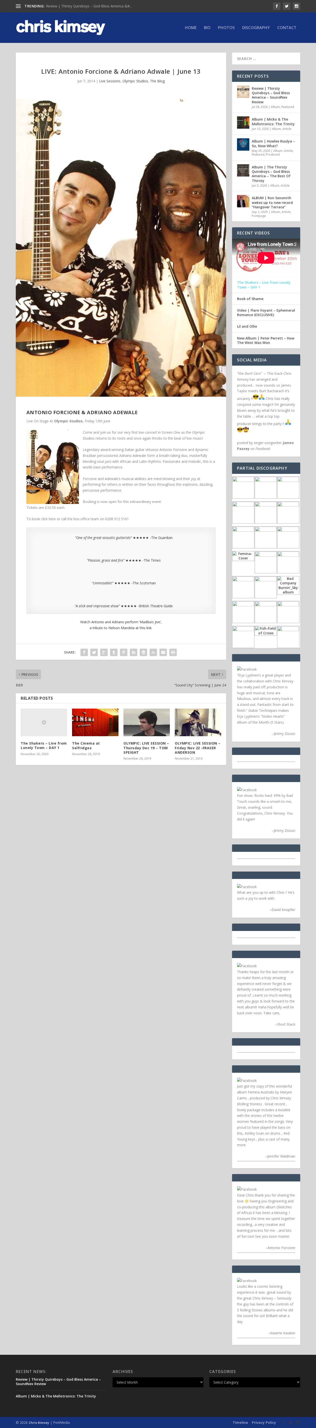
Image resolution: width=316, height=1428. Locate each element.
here (52, 519)
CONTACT (286, 28)
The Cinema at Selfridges (86, 745)
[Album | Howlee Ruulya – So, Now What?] (243, 144)
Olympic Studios (135, 81)
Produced (273, 154)
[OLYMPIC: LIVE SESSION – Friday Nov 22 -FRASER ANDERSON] (198, 722)
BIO (207, 28)
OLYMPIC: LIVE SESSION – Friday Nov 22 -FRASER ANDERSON (197, 747)
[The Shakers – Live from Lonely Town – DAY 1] (44, 722)
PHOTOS (226, 28)
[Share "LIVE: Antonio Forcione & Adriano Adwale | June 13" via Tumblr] (114, 652)
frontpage (259, 216)
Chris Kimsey (39, 1422)
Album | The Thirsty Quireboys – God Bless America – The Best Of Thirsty (271, 174)
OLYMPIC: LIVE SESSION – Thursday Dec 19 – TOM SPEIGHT (146, 747)
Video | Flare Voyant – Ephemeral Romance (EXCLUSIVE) (266, 312)
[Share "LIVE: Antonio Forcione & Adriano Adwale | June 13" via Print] (173, 652)
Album (275, 107)
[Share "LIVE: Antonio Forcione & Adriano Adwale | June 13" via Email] (163, 652)
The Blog (157, 81)
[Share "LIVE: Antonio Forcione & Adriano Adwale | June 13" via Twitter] (94, 652)
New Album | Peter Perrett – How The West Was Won (265, 340)
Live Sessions (109, 81)
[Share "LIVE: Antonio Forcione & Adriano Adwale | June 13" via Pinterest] (124, 652)
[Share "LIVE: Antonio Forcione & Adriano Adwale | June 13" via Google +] (104, 652)
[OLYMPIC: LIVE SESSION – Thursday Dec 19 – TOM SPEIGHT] (146, 722)
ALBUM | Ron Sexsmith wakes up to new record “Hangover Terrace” (272, 202)
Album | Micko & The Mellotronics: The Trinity (83, 6)
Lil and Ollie (247, 326)
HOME (191, 28)
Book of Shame (250, 299)
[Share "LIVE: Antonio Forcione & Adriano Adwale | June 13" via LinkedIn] (133, 652)
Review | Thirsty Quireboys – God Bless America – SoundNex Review (271, 95)
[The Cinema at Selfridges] (95, 722)
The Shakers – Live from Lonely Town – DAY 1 (44, 745)
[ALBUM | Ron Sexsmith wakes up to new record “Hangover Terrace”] (243, 201)
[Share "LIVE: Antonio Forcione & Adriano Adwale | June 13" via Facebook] (84, 652)
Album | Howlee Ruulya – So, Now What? (273, 143)
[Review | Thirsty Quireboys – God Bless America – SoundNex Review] (243, 92)
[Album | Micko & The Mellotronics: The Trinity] (243, 122)
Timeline (240, 1422)
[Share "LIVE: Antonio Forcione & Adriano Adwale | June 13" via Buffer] (143, 652)
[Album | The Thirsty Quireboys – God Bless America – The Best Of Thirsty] (243, 170)
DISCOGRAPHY (256, 28)
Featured (287, 107)
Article (286, 129)
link (149, 627)
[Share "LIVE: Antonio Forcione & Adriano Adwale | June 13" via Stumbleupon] (153, 652)
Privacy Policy (264, 1422)
